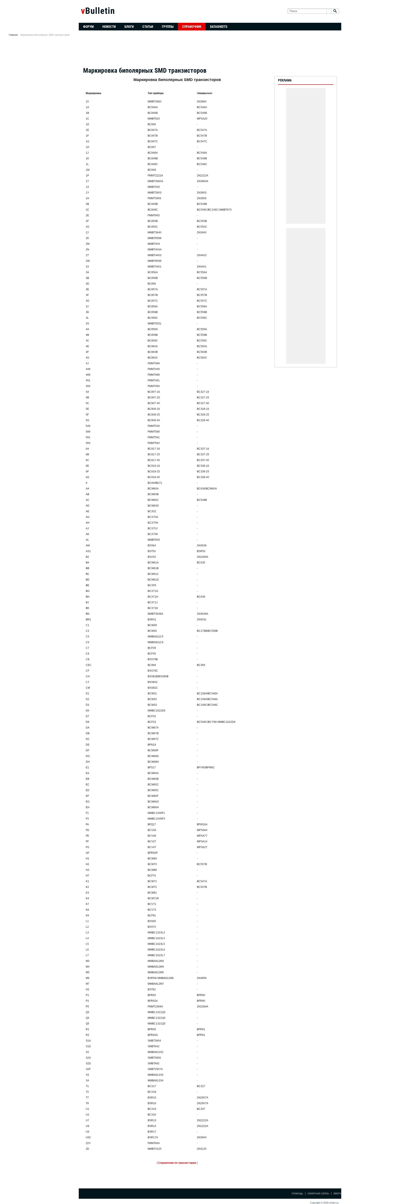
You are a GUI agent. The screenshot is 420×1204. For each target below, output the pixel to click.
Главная (13, 34)
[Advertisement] (210, 53)
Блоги (129, 27)
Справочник (191, 27)
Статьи (147, 27)
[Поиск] (335, 11)
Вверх (337, 1193)
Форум (88, 27)
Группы (167, 27)
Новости (109, 27)
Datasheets (218, 27)
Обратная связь (318, 1193)
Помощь (297, 1193)
